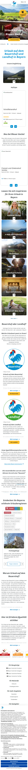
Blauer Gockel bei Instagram (14, 671)
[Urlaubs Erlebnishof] (18, 653)
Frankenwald (18, 518)
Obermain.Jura (8, 523)
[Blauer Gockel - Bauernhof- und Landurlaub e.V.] (14, 4)
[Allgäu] (20, 508)
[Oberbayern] (15, 508)
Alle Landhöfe (14, 442)
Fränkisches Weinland (9, 518)
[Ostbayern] (17, 508)
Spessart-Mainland (8, 529)
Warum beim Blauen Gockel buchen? (13, 464)
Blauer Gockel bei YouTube (14, 676)
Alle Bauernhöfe (14, 393)
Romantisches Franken (9, 526)
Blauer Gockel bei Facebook (15, 668)
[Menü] (25, 2)
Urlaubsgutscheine (14, 686)
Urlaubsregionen (14, 696)
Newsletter (14, 694)
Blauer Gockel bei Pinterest (14, 673)
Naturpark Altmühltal (15, 521)
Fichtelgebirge (7, 512)
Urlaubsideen (14, 699)
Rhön (14, 523)
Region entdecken (13, 564)
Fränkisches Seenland (9, 515)
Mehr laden (13, 318)
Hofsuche (14, 683)
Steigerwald (16, 529)
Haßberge (7, 521)
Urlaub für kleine (20, 483)
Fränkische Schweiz (17, 512)
